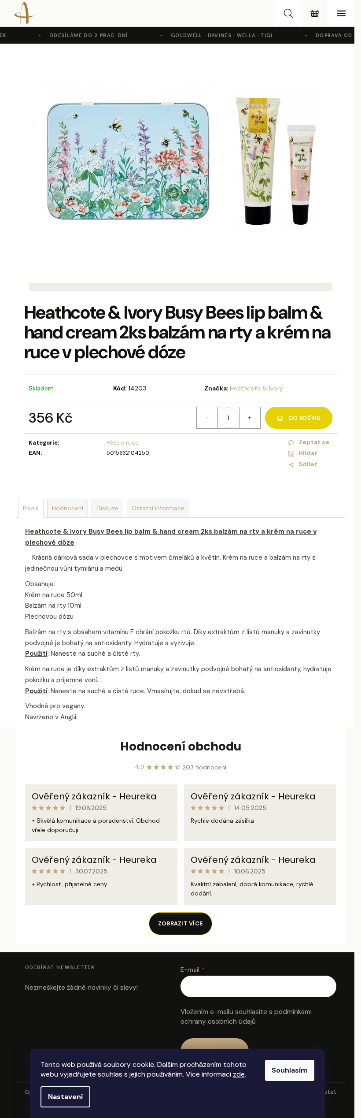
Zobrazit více (180, 923)
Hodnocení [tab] (67, 508)
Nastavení (65, 1096)
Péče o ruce (123, 442)
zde (239, 1074)
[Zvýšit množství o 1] (249, 417)
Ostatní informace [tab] (158, 508)
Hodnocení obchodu (180, 746)
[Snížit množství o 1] (207, 417)
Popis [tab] (31, 508)
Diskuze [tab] (107, 508)
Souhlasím (290, 1070)
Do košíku (304, 418)
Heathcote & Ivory (256, 388)
